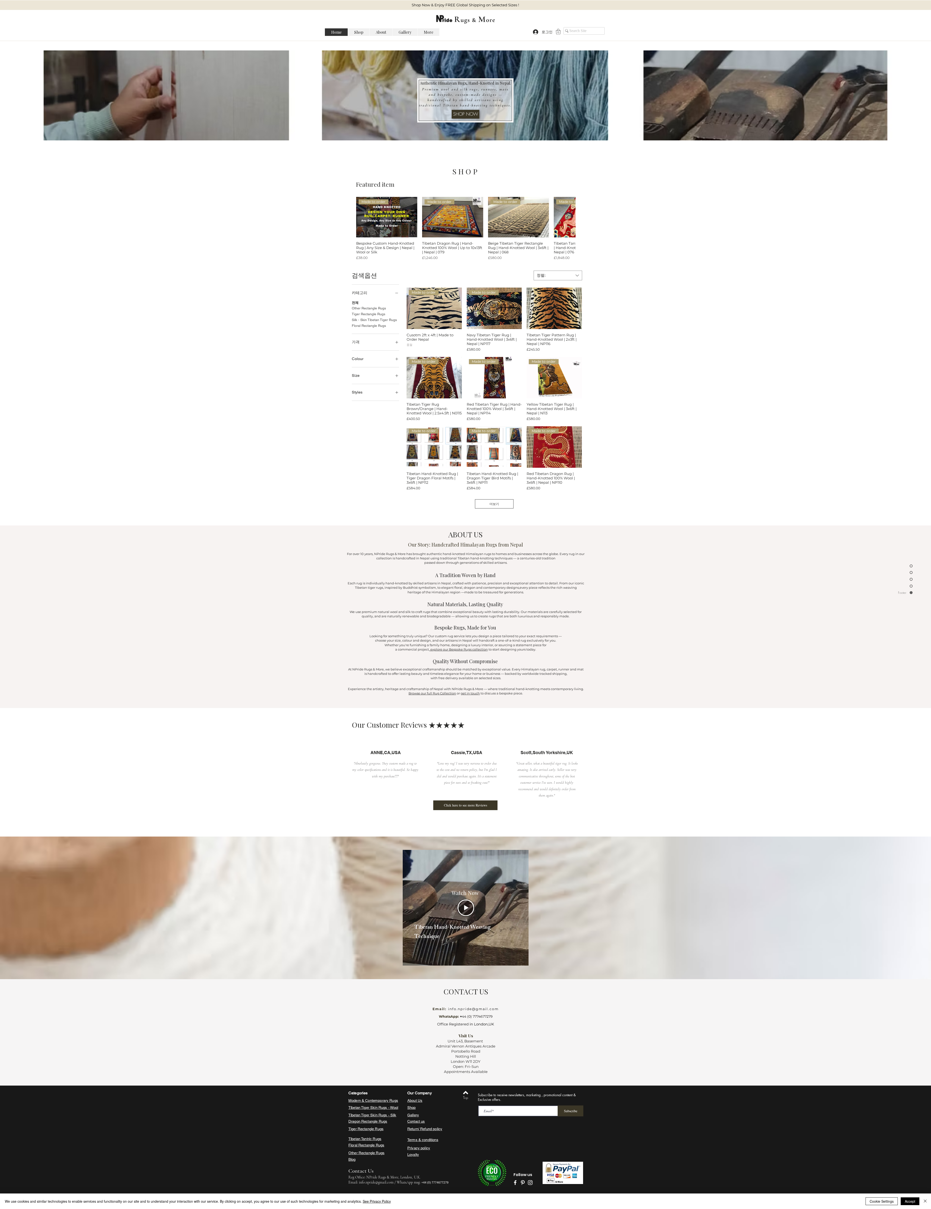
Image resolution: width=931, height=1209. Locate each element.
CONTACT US (465, 991)
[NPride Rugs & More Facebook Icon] (515, 1182)
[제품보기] (554, 308)
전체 (355, 303)
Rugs (383, 1121)
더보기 (494, 504)
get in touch (470, 693)
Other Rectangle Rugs (369, 308)
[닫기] (925, 1201)
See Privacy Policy (377, 1201)
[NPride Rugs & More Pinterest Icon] (523, 1182)
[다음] (569, 217)
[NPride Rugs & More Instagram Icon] (530, 1182)
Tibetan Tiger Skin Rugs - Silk (372, 1115)
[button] (558, 31)
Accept (910, 1201)
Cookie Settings (882, 1201)
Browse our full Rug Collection (432, 693)
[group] (466, 229)
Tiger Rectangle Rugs (368, 314)
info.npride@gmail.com (473, 1009)
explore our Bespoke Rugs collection (459, 649)
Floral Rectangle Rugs (369, 326)
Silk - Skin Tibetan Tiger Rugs (374, 320)
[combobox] (558, 275)
